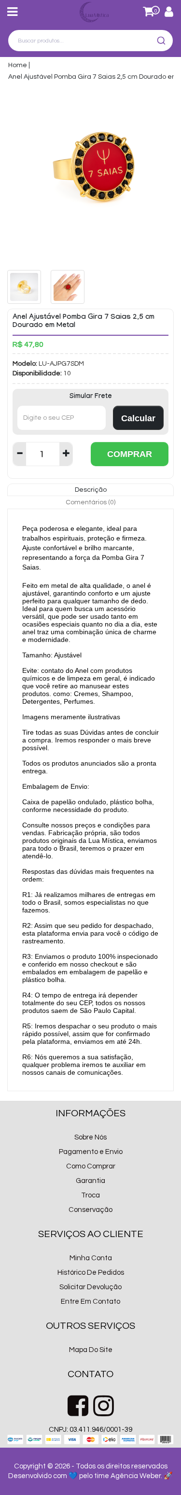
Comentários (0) (90, 502)
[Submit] (162, 40)
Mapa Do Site (90, 1349)
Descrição (91, 489)
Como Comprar (90, 1166)
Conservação (90, 1209)
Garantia (90, 1180)
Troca (90, 1195)
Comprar (129, 454)
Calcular (138, 418)
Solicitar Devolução (90, 1287)
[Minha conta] (169, 13)
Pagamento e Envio (91, 1151)
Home (17, 65)
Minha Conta (91, 1258)
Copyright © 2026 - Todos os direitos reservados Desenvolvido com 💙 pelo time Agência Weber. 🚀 (90, 1471)
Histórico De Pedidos (90, 1272)
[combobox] (90, 40)
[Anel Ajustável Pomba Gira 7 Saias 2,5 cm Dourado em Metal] (90, 174)
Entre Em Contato (90, 1301)
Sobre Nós (90, 1137)
